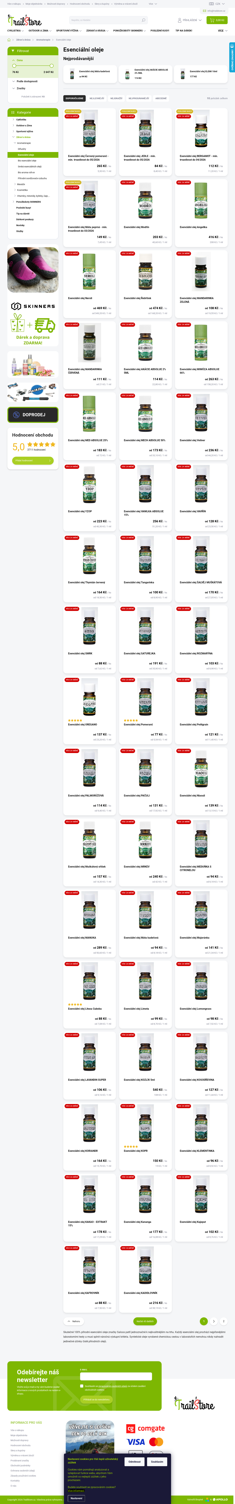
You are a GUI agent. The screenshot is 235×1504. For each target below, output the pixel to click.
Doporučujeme (74, 98)
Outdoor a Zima (24, 125)
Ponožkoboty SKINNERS (28, 202)
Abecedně (161, 98)
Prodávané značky (20, 1460)
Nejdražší (116, 98)
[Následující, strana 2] (214, 1321)
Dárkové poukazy (25, 219)
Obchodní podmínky (20, 1465)
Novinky (20, 225)
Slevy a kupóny (102, 4)
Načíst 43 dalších (145, 1321)
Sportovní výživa (24, 131)
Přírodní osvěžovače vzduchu (32, 178)
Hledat (143, 20)
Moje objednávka (34, 4)
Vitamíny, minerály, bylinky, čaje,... (33, 196)
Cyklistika (21, 119)
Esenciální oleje (26, 155)
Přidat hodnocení (24, 460)
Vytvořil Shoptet (195, 1499)
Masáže (21, 184)
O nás (13, 1486)
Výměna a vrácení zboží (125, 4)
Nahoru (76, 1321)
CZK (217, 3)
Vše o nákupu (14, 4)
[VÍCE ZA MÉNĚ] (145, 202)
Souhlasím (157, 1461)
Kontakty (15, 1480)
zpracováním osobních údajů (112, 1386)
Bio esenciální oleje (27, 160)
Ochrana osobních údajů (23, 1470)
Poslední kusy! (23, 207)
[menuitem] (16, 30)
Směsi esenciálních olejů (30, 166)
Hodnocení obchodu (80, 4)
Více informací (76, 1490)
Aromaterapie (24, 143)
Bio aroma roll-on (26, 172)
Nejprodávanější (139, 98)
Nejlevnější (97, 98)
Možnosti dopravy (56, 4)
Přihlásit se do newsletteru (96, 1399)
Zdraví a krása (23, 137)
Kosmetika (22, 190)
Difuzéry (22, 149)
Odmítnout (135, 1461)
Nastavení (76, 1498)
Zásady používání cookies (23, 1475)
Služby (19, 231)
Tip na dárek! (23, 213)
